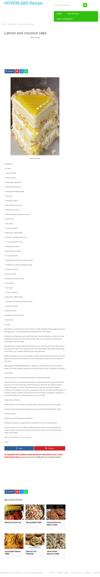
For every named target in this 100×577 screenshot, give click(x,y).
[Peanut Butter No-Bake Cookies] (56, 512)
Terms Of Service (76, 573)
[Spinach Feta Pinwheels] (35, 541)
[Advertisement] (35, 52)
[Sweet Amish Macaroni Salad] (56, 541)
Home (59, 14)
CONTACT (97, 573)
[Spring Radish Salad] (35, 512)
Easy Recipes (73, 14)
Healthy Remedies (65, 19)
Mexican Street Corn (13, 522)
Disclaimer (88, 573)
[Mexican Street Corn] (14, 512)
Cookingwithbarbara (36, 573)
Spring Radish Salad (33, 522)
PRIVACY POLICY (63, 573)
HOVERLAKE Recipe (23, 3)
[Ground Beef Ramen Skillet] (14, 541)
